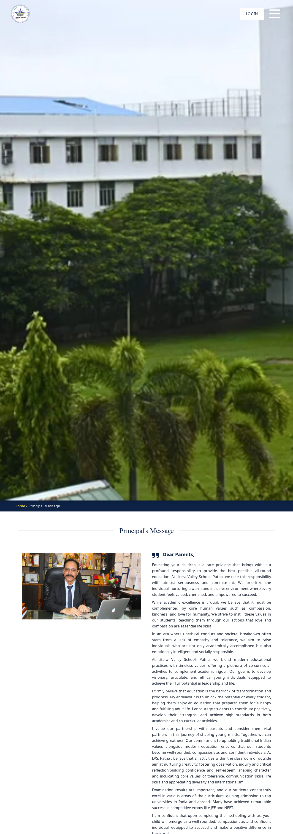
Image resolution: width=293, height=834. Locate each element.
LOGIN (252, 13)
